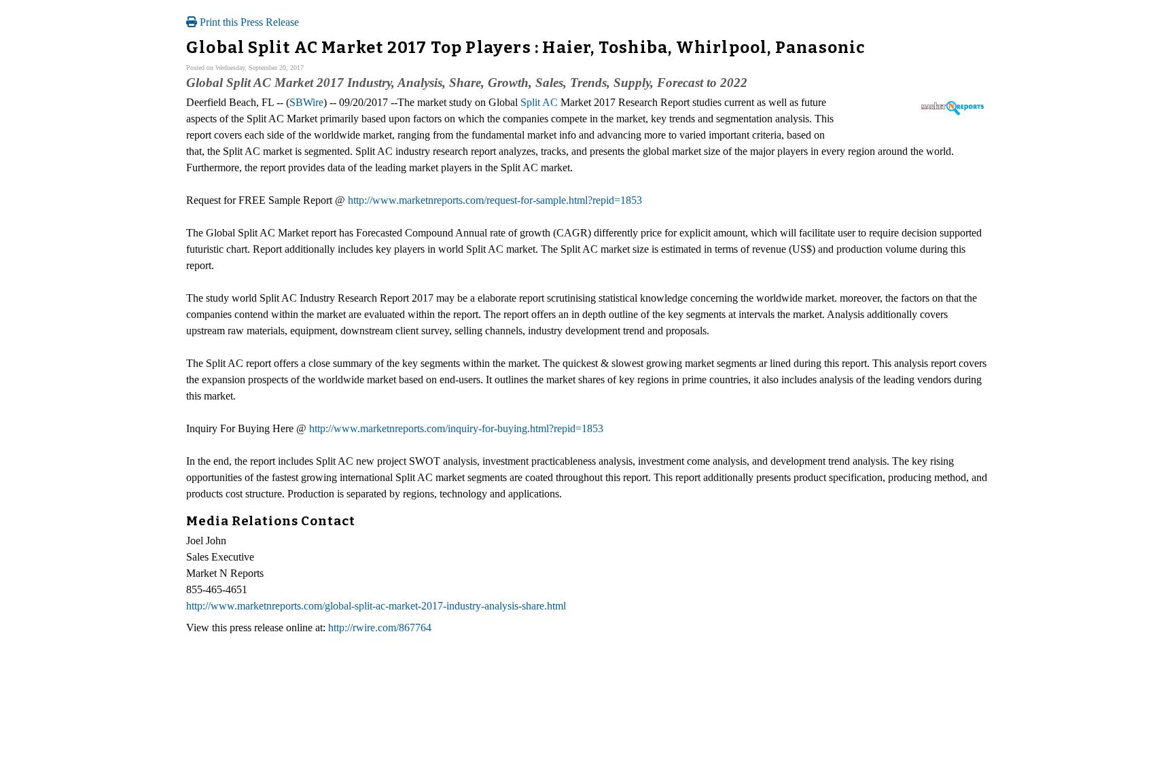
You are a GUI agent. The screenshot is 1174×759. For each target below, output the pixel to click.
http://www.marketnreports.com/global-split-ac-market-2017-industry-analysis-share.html (376, 606)
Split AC (539, 102)
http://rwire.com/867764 (379, 627)
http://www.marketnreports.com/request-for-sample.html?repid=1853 (495, 200)
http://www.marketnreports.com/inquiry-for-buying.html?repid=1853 (456, 428)
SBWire (306, 102)
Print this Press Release (248, 22)
